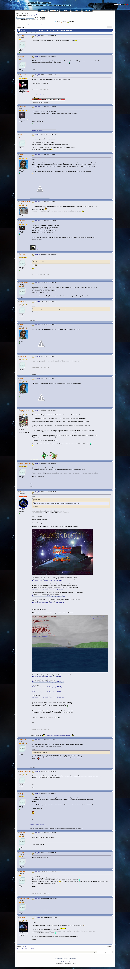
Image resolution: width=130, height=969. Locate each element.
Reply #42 (37, 739)
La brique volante (25, 201)
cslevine (22, 220)
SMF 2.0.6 (58, 957)
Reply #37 (37, 356)
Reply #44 (37, 793)
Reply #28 (37, 106)
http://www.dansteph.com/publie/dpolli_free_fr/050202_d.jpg (48, 692)
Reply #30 (37, 154)
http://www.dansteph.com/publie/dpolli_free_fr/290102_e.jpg (48, 697)
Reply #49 (37, 917)
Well (21, 154)
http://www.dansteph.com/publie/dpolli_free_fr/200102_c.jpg (48, 681)
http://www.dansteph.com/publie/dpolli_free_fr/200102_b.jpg (48, 687)
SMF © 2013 (64, 957)
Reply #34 (37, 282)
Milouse (22, 917)
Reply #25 (37, 36)
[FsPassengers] (19, 513)
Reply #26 (37, 56)
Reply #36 (37, 324)
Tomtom (22, 56)
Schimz (22, 254)
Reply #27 (37, 75)
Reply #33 (37, 254)
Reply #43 (37, 771)
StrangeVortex (24, 898)
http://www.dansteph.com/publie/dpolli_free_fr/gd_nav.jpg (47, 580)
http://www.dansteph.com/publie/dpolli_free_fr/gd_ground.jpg (48, 596)
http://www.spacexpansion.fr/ (37, 824)
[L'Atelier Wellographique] (19, 173)
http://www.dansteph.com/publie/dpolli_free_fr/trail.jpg (46, 676)
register (37, 14)
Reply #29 (37, 134)
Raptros (22, 832)
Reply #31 (37, 201)
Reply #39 (37, 410)
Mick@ (22, 36)
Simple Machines (71, 957)
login (32, 14)
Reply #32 (37, 220)
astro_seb (23, 106)
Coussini (23, 75)
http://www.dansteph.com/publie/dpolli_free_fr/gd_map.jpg (47, 589)
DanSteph (23, 492)
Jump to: (94, 952)
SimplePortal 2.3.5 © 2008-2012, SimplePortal (65, 958)
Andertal (22, 871)
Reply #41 (37, 492)
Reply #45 (37, 832)
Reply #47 (37, 871)
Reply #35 (37, 301)
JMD (21, 793)
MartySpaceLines (25, 463)
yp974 (22, 853)
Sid (21, 134)
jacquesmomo (24, 410)
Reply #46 (37, 853)
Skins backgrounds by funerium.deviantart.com (65, 959)
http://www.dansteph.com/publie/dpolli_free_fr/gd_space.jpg (48, 602)
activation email (31, 15)
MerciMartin (24, 282)
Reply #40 (37, 463)
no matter (23, 301)
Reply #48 (37, 898)
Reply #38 (37, 378)
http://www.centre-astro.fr (37, 130)
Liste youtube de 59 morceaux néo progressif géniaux (58, 735)
